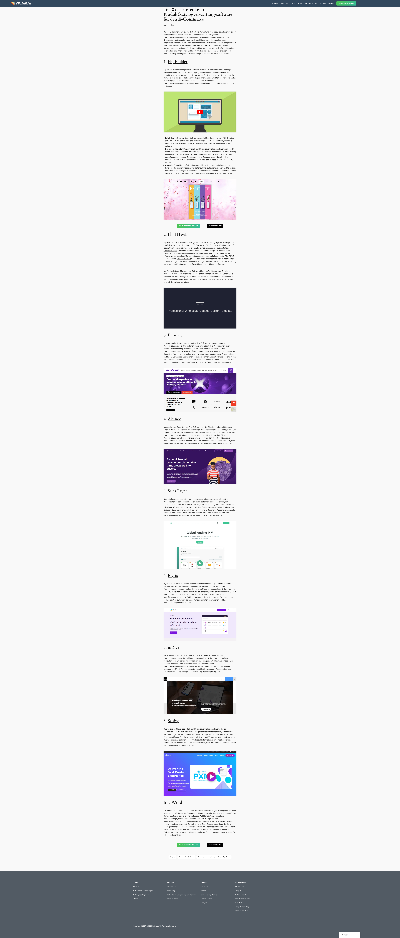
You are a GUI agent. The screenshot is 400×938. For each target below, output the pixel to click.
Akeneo (174, 419)
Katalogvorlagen (170, 251)
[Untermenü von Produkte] (287, 3)
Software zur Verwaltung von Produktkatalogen (214, 857)
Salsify (173, 721)
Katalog (172, 857)
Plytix (173, 575)
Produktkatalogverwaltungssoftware (179, 37)
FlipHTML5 (179, 234)
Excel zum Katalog (184, 259)
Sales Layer (177, 491)
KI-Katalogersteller (202, 261)
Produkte (284, 3)
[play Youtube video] (200, 112)
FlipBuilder (178, 62)
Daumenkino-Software (186, 857)
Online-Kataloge (170, 261)
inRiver (174, 647)
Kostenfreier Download (346, 3)
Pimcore (175, 335)
